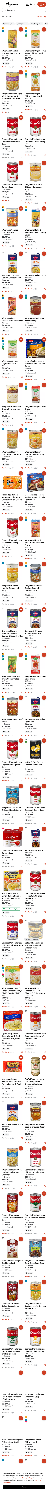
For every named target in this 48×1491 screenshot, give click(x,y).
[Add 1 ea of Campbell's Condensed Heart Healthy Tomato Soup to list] (44, 1193)
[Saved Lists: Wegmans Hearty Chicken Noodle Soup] (22, 468)
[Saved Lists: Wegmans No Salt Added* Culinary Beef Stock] (45, 558)
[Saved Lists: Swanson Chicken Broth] (45, 288)
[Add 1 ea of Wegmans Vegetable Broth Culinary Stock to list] (21, 655)
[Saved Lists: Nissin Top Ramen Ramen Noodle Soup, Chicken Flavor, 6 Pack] (22, 513)
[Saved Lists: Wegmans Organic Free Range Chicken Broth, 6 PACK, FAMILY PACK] (22, 1006)
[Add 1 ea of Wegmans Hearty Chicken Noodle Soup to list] (21, 430)
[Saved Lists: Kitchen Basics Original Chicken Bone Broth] (22, 1455)
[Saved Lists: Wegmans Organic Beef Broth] (45, 422)
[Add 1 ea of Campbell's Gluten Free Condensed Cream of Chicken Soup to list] (44, 1012)
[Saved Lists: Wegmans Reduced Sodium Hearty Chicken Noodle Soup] (45, 1322)
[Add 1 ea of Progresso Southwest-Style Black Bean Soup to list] (44, 1239)
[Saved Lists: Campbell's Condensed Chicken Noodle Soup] (45, 1185)
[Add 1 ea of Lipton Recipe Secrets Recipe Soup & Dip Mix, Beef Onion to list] (44, 473)
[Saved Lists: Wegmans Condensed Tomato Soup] (45, 334)
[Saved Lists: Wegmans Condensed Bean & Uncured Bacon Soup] (45, 1143)
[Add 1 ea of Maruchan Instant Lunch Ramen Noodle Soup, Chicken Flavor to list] (21, 872)
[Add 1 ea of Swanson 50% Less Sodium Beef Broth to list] (44, 609)
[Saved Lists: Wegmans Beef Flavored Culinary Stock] (22, 334)
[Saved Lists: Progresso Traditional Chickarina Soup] (45, 1410)
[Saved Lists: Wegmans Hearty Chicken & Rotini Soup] (45, 468)
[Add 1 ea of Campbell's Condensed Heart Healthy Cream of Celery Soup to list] (21, 1372)
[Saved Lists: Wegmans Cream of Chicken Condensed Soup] (45, 203)
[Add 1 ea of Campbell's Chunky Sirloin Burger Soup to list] (21, 1282)
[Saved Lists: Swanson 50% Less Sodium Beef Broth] (45, 647)
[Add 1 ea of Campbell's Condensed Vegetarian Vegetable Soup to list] (21, 740)
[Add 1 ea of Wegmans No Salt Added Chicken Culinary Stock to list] (44, 208)
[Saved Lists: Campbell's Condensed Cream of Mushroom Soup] (22, 157)
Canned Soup (22, 24)
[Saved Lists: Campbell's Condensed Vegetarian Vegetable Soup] (22, 780)
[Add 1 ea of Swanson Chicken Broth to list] (44, 254)
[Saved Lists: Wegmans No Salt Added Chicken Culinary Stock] (45, 248)
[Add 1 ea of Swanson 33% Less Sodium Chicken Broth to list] (21, 254)
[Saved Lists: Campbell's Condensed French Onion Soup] (22, 556)
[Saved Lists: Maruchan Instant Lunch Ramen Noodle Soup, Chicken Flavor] (22, 916)
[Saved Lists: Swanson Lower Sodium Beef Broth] (45, 735)
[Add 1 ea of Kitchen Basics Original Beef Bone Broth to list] (21, 1239)
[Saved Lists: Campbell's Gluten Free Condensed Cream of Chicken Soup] (45, 1052)
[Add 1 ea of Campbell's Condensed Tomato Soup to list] (21, 163)
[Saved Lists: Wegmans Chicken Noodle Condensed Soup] (22, 604)
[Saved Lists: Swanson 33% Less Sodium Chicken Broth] (22, 291)
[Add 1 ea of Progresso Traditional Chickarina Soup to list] (44, 1372)
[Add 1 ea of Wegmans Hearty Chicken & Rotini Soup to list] (44, 430)
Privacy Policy (27, 1478)
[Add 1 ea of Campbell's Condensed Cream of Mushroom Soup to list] (21, 117)
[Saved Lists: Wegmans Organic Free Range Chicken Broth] (45, 66)
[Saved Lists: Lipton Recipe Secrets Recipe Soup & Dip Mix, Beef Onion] (45, 513)
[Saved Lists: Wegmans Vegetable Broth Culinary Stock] (22, 692)
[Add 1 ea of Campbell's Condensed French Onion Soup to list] (21, 518)
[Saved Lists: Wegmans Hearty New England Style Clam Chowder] (22, 1188)
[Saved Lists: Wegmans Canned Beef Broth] (22, 735)
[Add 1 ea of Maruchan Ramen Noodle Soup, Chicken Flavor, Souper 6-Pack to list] (21, 1057)
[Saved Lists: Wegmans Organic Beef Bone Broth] (45, 692)
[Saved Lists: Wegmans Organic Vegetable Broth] (22, 377)
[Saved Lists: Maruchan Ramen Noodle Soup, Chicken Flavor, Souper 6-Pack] (22, 1097)
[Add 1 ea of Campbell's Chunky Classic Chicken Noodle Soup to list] (21, 1193)
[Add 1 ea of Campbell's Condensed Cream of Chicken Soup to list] (44, 117)
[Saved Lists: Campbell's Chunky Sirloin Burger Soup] (22, 1319)
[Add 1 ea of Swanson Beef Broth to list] (44, 829)
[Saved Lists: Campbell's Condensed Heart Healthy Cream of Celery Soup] (22, 1412)
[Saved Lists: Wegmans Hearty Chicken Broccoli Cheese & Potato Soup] (45, 1006)
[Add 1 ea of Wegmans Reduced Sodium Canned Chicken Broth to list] (44, 564)
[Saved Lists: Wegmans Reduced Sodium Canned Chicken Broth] (45, 604)
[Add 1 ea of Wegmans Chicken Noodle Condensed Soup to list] (21, 564)
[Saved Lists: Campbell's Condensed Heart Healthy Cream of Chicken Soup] (22, 1367)
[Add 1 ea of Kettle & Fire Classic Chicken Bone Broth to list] (44, 740)
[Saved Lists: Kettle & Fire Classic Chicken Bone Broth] (45, 778)
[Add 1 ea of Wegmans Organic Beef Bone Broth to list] (44, 655)
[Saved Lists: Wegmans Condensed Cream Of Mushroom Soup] (22, 425)
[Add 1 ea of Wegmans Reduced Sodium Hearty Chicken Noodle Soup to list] (44, 1282)
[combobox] (24, 10)
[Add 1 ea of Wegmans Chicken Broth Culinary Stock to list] (21, 29)
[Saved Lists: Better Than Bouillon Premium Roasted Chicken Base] (45, 961)
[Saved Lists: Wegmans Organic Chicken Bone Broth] (45, 109)
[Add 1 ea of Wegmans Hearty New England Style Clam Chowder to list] (21, 1148)
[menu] (2, 4)
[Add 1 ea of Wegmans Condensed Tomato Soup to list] (44, 296)
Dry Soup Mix (36, 24)
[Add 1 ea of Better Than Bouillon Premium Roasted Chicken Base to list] (44, 921)
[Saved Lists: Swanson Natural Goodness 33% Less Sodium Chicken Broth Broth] (22, 649)
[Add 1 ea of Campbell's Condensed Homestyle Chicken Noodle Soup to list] (44, 872)
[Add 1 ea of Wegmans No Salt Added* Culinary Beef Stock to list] (44, 518)
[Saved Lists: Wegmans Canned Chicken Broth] (22, 246)
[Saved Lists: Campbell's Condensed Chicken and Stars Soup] (22, 958)
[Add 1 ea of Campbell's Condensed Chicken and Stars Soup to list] (21, 921)
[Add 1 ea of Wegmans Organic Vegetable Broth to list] (21, 339)
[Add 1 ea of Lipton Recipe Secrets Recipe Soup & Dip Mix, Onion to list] (44, 339)
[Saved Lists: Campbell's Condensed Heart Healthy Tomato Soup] (45, 1233)
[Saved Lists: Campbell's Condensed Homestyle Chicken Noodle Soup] (45, 912)
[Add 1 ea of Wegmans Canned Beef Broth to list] (21, 697)
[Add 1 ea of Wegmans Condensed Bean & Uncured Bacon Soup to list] (44, 1103)
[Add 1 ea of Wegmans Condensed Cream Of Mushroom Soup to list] (21, 385)
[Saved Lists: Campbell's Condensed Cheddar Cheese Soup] (45, 1365)
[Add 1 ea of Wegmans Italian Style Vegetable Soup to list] (21, 1461)
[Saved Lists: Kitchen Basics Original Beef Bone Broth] (22, 1276)
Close (24, 1487)
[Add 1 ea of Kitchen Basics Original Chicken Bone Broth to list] (21, 1418)
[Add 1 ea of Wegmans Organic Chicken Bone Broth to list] (44, 72)
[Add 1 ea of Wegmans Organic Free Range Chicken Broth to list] (44, 29)
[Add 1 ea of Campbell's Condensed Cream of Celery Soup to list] (44, 786)
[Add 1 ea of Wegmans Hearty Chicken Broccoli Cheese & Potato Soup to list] (44, 966)
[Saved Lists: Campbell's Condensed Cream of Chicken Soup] (45, 155)
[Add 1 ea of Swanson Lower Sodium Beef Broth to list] (44, 697)
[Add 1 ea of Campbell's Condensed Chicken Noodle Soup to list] (44, 1148)
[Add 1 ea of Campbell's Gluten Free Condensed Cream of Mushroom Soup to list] (44, 1461)
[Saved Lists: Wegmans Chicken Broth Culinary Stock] (22, 66)
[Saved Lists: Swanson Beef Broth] (45, 864)
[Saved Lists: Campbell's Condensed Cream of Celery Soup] (45, 823)
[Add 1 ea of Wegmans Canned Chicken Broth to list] (21, 208)
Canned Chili (8, 24)
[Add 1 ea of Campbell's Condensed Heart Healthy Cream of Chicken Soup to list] (21, 1327)
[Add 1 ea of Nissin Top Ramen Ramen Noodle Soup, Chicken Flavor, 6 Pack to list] (21, 473)
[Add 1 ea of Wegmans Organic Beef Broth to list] (44, 385)
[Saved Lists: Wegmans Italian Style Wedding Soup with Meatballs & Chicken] (22, 112)
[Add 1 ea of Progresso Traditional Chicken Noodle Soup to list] (21, 786)
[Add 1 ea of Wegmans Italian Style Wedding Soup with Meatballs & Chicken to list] (21, 72)
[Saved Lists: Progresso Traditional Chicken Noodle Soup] (22, 823)
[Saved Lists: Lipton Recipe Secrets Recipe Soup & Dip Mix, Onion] (45, 379)
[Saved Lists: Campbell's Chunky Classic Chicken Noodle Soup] (22, 1233)
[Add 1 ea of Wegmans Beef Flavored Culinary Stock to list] (21, 296)
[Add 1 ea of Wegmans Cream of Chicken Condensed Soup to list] (44, 163)
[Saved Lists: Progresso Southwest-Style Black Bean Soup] (45, 1276)
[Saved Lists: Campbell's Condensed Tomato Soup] (22, 200)
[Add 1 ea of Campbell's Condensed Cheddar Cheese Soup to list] (44, 1327)
